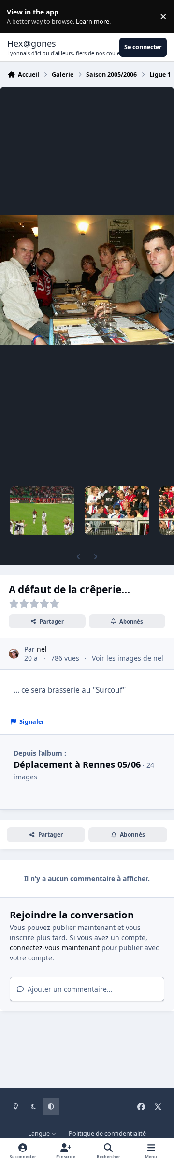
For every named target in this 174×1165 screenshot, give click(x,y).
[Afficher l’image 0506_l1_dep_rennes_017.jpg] (42, 510)
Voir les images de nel (127, 658)
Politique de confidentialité (107, 1133)
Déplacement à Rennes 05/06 (77, 764)
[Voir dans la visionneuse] (87, 280)
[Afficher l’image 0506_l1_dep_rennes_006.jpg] (117, 510)
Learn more (18, 16)
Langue (39, 1133)
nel (42, 648)
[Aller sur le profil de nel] (14, 654)
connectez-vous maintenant (55, 947)
